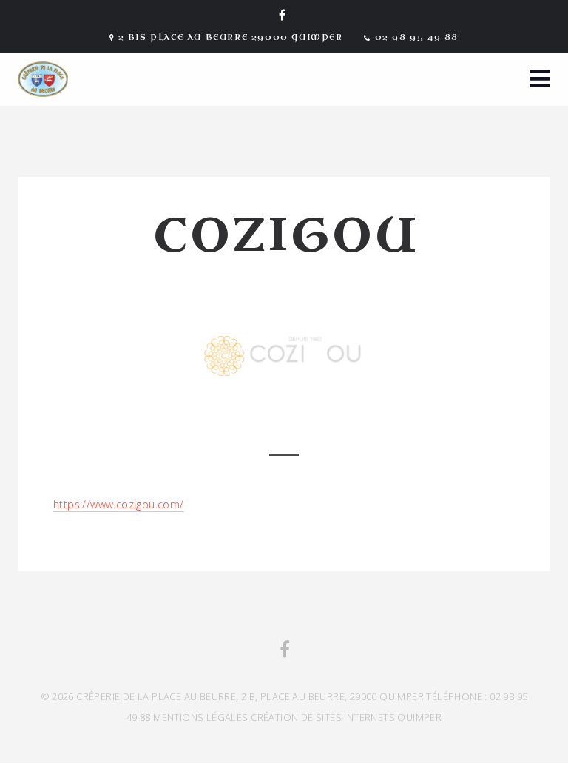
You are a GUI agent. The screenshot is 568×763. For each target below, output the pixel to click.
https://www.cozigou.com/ (118, 504)
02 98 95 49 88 (417, 37)
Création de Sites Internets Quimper (346, 717)
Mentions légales (200, 717)
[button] (540, 80)
